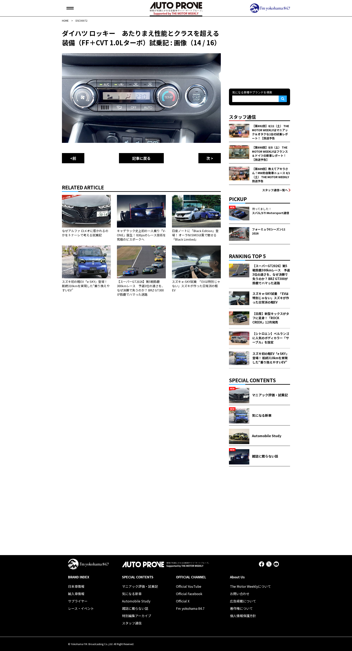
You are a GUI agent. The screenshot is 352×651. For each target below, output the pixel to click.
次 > (209, 158)
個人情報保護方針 (243, 615)
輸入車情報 (76, 593)
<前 (73, 158)
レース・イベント (81, 608)
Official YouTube (188, 586)
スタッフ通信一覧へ (275, 190)
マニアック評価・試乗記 (140, 586)
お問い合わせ (240, 593)
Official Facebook (189, 593)
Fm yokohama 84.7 (190, 608)
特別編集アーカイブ (136, 615)
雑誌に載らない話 (135, 608)
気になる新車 (132, 593)
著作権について (241, 608)
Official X (182, 601)
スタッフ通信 (132, 623)
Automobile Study (136, 601)
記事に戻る (141, 158)
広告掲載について (243, 601)
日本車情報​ (76, 586)
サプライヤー (78, 601)
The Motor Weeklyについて (250, 586)
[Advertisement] (259, 53)
